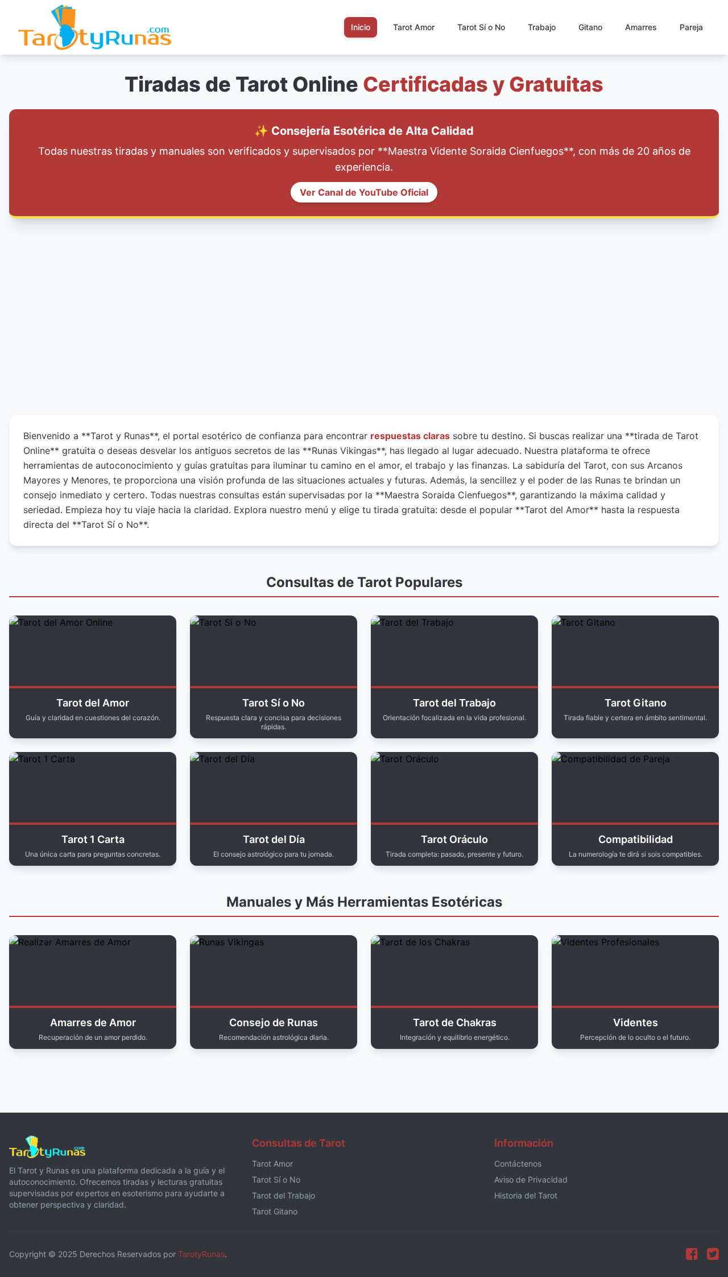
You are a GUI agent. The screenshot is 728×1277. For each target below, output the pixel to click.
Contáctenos (517, 1163)
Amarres (641, 27)
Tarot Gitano (274, 1211)
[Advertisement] (364, 316)
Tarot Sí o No (481, 27)
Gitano (590, 27)
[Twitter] (713, 1254)
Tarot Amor (414, 27)
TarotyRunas (201, 1254)
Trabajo (542, 27)
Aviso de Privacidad (531, 1179)
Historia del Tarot (525, 1195)
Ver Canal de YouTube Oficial (364, 192)
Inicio (360, 27)
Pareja (691, 27)
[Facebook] (692, 1254)
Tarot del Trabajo (283, 1195)
